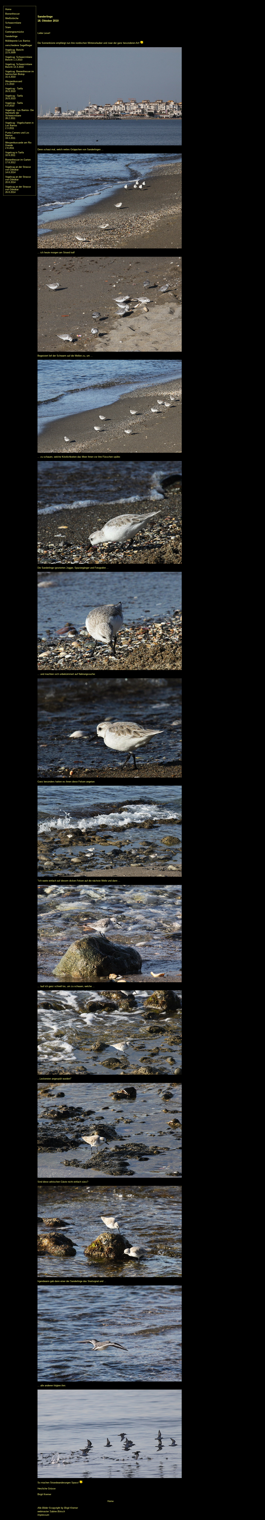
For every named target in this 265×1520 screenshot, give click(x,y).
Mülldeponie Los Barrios (17, 40)
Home (8, 9)
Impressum (43, 1515)
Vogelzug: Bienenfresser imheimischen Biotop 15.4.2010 (19, 74)
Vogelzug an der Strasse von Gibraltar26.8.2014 (18, 189)
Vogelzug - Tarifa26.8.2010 (14, 90)
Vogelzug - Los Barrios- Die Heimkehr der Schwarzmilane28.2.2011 (19, 114)
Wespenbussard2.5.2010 (13, 82)
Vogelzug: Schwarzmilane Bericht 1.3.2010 (18, 58)
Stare (8, 27)
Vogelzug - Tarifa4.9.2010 (14, 104)
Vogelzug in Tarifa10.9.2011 (14, 154)
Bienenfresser (12, 13)
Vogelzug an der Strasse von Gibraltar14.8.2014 (18, 170)
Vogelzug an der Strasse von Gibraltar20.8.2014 (18, 179)
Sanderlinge (11, 36)
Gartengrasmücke (14, 31)
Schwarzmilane (13, 22)
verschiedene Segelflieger (18, 45)
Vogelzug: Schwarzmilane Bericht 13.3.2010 (18, 65)
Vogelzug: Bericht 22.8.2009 (14, 51)
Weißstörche (11, 18)
